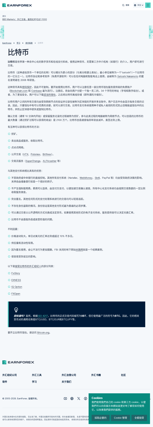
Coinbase (36, 90)
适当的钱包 (50, 94)
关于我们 (66, 381)
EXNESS (16, 280)
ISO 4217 (43, 315)
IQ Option (16, 286)
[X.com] (79, 398)
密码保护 (27, 87)
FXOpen (15, 293)
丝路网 (79, 249)
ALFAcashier (49, 160)
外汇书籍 (96, 374)
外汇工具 (37, 374)
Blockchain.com (18, 90)
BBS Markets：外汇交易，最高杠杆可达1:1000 (24, 19)
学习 (34, 381)
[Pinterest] (72, 398)
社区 (123, 374)
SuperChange (33, 160)
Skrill (97, 177)
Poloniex (35, 154)
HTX (25, 154)
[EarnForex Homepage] (17, 5)
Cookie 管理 (120, 418)
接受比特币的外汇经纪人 (28, 266)
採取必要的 (101, 418)
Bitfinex (47, 154)
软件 (4, 381)
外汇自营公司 (69, 374)
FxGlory (15, 273)
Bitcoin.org (43, 332)
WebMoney (86, 177)
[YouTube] (65, 398)
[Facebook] (85, 398)
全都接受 (139, 418)
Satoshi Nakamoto (127, 76)
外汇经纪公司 (9, 374)
